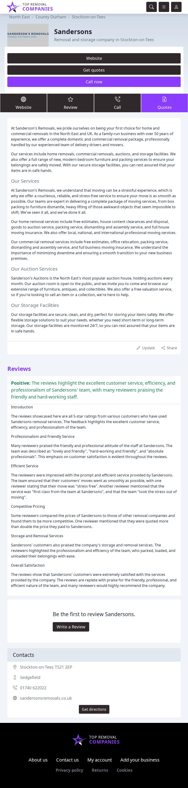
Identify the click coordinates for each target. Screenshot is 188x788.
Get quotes (94, 70)
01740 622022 (33, 687)
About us (38, 760)
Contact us (67, 760)
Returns (100, 770)
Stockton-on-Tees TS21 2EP (46, 667)
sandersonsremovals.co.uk (46, 698)
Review (70, 107)
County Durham (51, 17)
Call (117, 107)
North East (19, 17)
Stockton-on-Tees (88, 17)
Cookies (125, 770)
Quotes (165, 107)
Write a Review (71, 626)
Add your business (140, 760)
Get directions (94, 709)
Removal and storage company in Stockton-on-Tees (104, 39)
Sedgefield (30, 677)
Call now (94, 81)
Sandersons (73, 31)
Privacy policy (69, 770)
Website (94, 58)
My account (99, 760)
